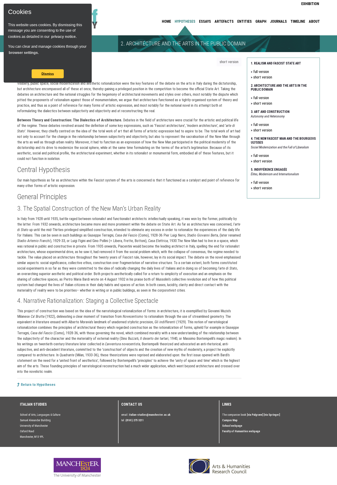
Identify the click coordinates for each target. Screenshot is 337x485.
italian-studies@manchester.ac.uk (149, 414)
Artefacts (224, 21)
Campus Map (230, 420)
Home (166, 21)
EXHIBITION (310, 4)
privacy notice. (64, 37)
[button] (8, 63)
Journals (278, 21)
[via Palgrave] (255, 414)
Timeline (297, 21)
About (314, 21)
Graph (260, 21)
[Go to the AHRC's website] (219, 466)
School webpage (232, 425)
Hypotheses (185, 21)
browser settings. (24, 53)
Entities (244, 21)
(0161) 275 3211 (134, 420)
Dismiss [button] (47, 73)
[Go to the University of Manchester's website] (77, 467)
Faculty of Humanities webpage (241, 431)
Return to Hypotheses (37, 384)
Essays (205, 21)
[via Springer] (272, 414)
